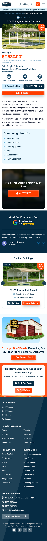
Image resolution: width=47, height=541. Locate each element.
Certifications (29, 474)
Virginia (27, 430)
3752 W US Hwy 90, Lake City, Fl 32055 (20, 498)
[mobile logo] (6, 4)
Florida (4, 430)
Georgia (5, 434)
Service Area (7, 458)
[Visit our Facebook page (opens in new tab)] (20, 530)
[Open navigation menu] (43, 4)
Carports (11, 13)
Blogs (4, 470)
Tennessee (6, 442)
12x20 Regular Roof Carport (23, 290)
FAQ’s (4, 466)
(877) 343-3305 (11, 502)
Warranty (27, 479)
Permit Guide (29, 470)
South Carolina (29, 442)
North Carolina (8, 438)
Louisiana (27, 438)
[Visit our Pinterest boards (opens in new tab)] (30, 530)
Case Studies (7, 483)
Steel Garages (7, 407)
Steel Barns (6, 415)
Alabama (27, 434)
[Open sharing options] (4, 45)
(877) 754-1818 (34, 10)
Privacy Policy (10, 526)
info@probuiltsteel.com (14, 510)
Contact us (6, 474)
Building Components (32, 454)
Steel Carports (7, 411)
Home (5, 13)
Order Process (29, 466)
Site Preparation (30, 462)
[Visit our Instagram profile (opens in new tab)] (25, 530)
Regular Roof (20, 13)
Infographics (7, 479)
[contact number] (38, 4)
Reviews (5, 462)
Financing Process (31, 483)
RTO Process (29, 487)
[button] (23, 222)
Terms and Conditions (24, 526)
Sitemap (37, 526)
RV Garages (6, 419)
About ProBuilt (7, 454)
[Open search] (31, 4)
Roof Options (29, 458)
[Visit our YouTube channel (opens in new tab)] (14, 530)
